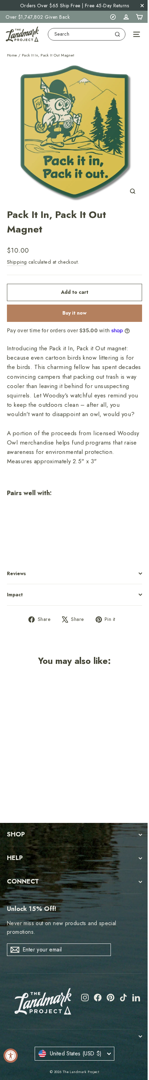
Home (12, 55)
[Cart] (139, 17)
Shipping (17, 261)
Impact (15, 594)
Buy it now (74, 312)
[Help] (113, 17)
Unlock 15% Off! (31, 908)
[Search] (117, 34)
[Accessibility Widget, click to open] (10, 1055)
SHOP (16, 834)
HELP (15, 857)
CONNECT (23, 881)
